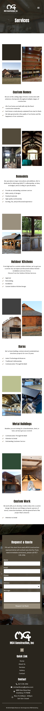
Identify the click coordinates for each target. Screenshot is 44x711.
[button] (38, 8)
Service (6, 583)
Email (6, 568)
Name (6, 560)
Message (7, 591)
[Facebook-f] (22, 650)
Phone (6, 575)
